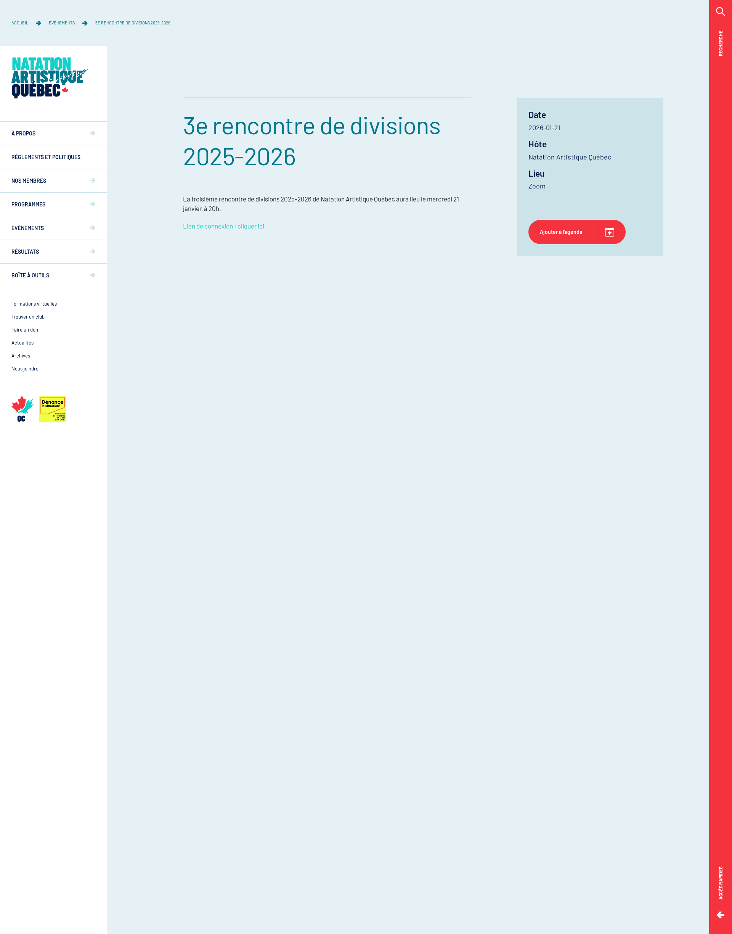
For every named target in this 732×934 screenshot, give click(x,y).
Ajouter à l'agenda (561, 232)
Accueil (19, 22)
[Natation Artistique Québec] (49, 77)
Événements (62, 22)
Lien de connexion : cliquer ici (224, 226)
